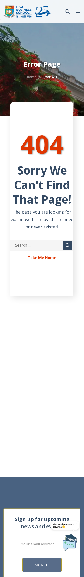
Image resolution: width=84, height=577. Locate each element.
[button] (67, 11)
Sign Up (42, 564)
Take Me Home (42, 258)
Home (32, 77)
